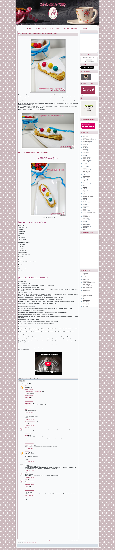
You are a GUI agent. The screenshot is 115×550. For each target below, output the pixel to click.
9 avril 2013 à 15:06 (29, 389)
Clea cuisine (85, 277)
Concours (85, 166)
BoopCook (27, 397)
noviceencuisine (28, 403)
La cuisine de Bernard (87, 285)
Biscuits (84, 149)
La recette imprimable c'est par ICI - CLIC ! (33, 152)
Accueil (48, 540)
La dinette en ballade (87, 191)
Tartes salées (85, 224)
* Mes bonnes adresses (87, 134)
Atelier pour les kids (87, 141)
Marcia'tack (85, 298)
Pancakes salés (86, 202)
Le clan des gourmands (87, 292)
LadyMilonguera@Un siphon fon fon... (33, 391)
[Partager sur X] (22, 381)
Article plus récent (21, 540)
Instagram (85, 190)
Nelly (26, 427)
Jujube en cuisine (86, 284)
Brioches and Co (86, 152)
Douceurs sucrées (86, 176)
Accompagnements (87, 138)
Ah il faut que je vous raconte (88, 139)
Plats (84, 207)
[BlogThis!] (21, 381)
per (26, 409)
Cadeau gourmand (86, 157)
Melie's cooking (86, 301)
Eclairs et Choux (33, 378)
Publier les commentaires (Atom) (30, 542)
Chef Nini (84, 276)
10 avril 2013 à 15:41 (29, 412)
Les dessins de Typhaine (88, 196)
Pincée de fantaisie (86, 303)
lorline (26, 435)
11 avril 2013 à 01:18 (29, 442)
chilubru (27, 486)
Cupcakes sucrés (86, 171)
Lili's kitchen (85, 296)
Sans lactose (85, 216)
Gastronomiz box (86, 183)
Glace (84, 185)
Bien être (84, 147)
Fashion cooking (86, 281)
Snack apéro (85, 219)
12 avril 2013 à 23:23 (29, 470)
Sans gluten (85, 214)
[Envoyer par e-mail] (19, 381)
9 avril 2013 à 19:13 (29, 401)
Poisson (84, 209)
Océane (26, 385)
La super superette (86, 290)
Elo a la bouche (86, 279)
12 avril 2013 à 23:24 (29, 484)
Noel (83, 201)
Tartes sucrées (86, 226)
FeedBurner (91, 61)
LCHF (84, 193)
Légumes (84, 194)
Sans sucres (85, 218)
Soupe (84, 221)
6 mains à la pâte (28, 445)
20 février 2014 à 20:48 (30, 495)
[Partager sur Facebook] (24, 381)
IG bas (84, 188)
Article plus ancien (74, 540)
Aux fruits (84, 144)
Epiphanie (85, 180)
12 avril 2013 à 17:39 (29, 461)
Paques (84, 204)
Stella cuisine (85, 306)
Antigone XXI (85, 273)
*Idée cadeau (85, 136)
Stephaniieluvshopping (30, 421)
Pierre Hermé (85, 205)
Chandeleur (85, 163)
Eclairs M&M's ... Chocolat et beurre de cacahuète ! (39, 33)
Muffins (84, 199)
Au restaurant (85, 142)
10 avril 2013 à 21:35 (29, 433)
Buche (84, 155)
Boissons (84, 150)
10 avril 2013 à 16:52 (29, 419)
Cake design (85, 158)
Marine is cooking (86, 300)
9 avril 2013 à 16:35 (29, 395)
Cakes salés (85, 161)
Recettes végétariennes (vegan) (89, 212)
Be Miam (84, 274)
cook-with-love (28, 414)
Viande (84, 229)
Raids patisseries (86, 304)
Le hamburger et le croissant (88, 293)
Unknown (27, 450)
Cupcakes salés (86, 169)
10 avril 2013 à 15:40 (29, 406)
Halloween (85, 187)
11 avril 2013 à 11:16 (29, 448)
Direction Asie (85, 172)
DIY (83, 174)
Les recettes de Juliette (87, 295)
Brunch (23, 378)
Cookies (84, 168)
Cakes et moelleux (86, 160)
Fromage (84, 182)
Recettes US (39, 378)
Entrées (84, 179)
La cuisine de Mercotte (87, 287)
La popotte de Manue (87, 288)
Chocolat (27, 378)
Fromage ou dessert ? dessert (89, 282)
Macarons (85, 198)
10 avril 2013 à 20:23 (29, 425)
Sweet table (85, 222)
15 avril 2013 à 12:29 (29, 490)
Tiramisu (84, 227)
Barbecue (85, 145)
